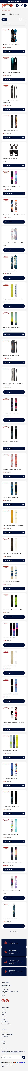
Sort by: (4, 23)
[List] (25, 19)
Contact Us (4, 1010)
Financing (3, 1017)
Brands (3, 1041)
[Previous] (3, 1)
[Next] (25, 1)
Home (2, 10)
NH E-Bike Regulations (7, 1034)
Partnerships (4, 1036)
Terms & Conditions (6, 1023)
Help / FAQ (4, 1012)
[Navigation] (25, 5)
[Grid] (20, 19)
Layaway (3, 1014)
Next (16, 931)
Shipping (3, 1019)
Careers (3, 1038)
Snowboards (7, 10)
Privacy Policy (4, 1021)
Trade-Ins (3, 1043)
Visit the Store (4, 1032)
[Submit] (23, 1057)
